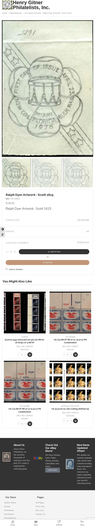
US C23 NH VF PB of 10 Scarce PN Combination (25, 410)
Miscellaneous (16, 13)
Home (4, 13)
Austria (25, 336)
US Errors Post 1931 (70, 406)
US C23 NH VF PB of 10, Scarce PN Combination (70, 341)
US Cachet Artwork (32, 13)
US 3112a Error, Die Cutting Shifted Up (70, 409)
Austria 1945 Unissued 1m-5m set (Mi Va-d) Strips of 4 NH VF (25, 341)
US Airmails (70, 336)
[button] (5, 89)
